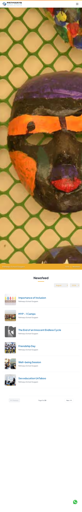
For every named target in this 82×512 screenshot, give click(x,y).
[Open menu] (77, 4)
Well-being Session (29, 362)
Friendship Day (27, 346)
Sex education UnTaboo (32, 378)
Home (67, 267)
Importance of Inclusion (32, 297)
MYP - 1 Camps (27, 313)
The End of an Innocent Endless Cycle (39, 329)
